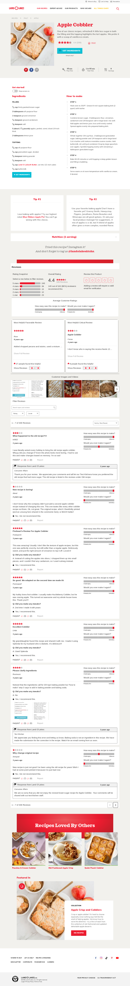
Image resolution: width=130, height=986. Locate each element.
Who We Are (85, 8)
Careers (50, 962)
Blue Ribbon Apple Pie (33, 217)
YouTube (117, 958)
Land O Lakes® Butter (27, 165)
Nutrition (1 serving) (64, 237)
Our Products (71, 8)
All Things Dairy (101, 8)
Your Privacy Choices (86, 978)
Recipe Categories (43, 958)
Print (93, 43)
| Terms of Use (38, 981)
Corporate (27, 962)
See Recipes (79, 933)
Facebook (31, 70)
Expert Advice (56, 8)
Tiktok (107, 958)
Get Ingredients (71, 51)
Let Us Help (29, 958)
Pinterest (26, 70)
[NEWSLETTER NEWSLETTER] (121, 4)
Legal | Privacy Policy (27, 981)
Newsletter (16, 962)
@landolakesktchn (81, 251)
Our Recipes (42, 8)
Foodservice (39, 962)
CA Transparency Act (107, 978)
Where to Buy (16, 958)
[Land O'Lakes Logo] (16, 8)
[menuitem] (42, 8)
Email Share (37, 70)
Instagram (101, 958)
